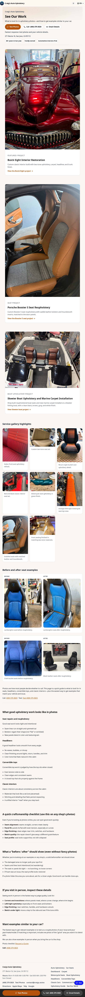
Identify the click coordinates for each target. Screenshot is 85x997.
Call (33, 27)
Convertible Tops (68, 979)
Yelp (25, 986)
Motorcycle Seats (58, 975)
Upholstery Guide (58, 986)
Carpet (64, 971)
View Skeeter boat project (18, 409)
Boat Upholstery (73, 975)
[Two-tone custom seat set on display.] (42, 437)
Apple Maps (17, 986)
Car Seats (70, 968)
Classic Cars (56, 982)
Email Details (54, 27)
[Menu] (73, 3)
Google (31, 986)
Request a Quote (22, 943)
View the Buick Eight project (19, 171)
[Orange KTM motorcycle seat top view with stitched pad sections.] (69, 489)
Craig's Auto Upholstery (14, 3)
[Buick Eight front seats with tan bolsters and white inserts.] (42, 525)
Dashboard (55, 971)
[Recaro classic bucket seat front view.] (69, 445)
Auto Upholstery (57, 968)
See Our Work (72, 986)
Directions (6, 986)
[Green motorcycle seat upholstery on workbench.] (42, 481)
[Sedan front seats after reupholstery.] (15, 445)
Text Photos (14, 27)
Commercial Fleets (69, 982)
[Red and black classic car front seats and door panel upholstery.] (15, 481)
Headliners (55, 979)
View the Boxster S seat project (20, 318)
